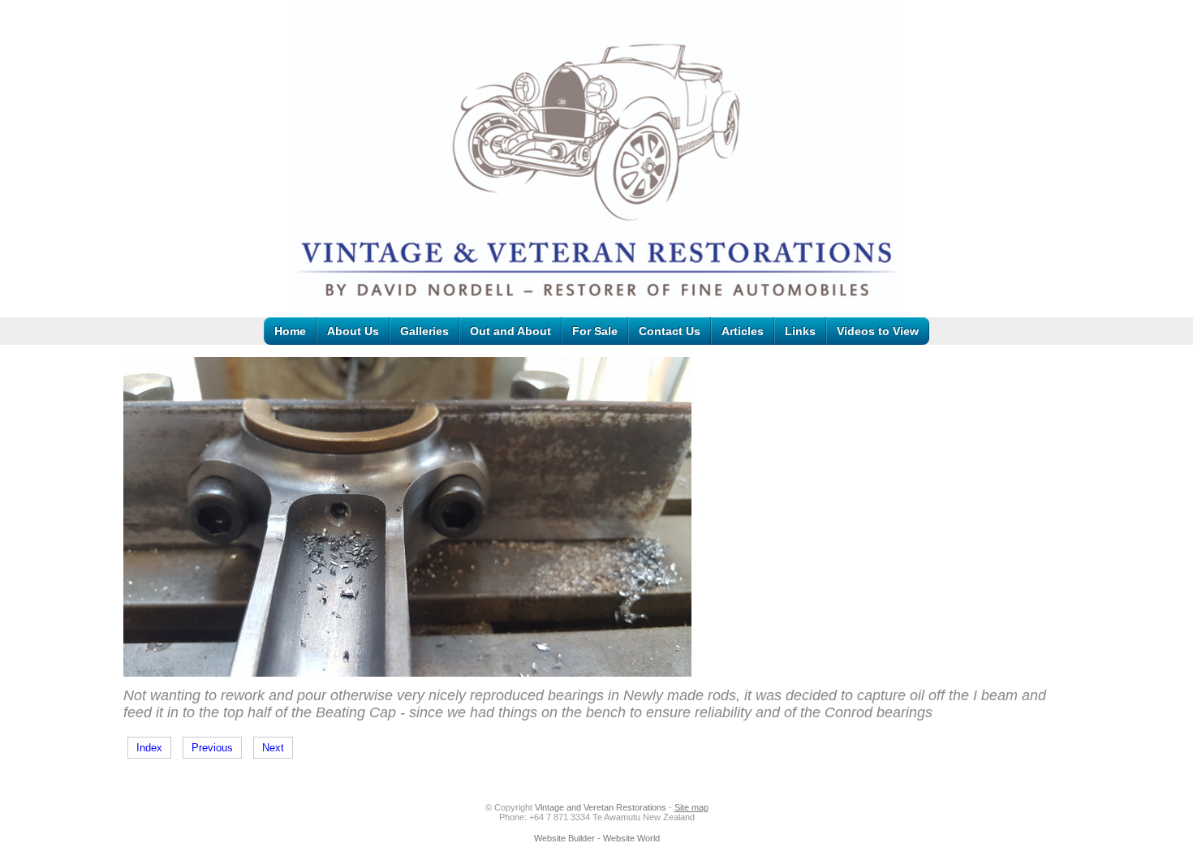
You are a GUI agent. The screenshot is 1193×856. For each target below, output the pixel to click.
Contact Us (669, 331)
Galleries (424, 331)
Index (149, 748)
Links (800, 331)
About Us (353, 331)
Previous (212, 748)
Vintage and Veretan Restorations (600, 807)
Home (290, 331)
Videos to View (878, 331)
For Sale (595, 331)
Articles (742, 331)
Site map (691, 807)
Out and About (510, 331)
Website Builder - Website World (597, 838)
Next (273, 748)
